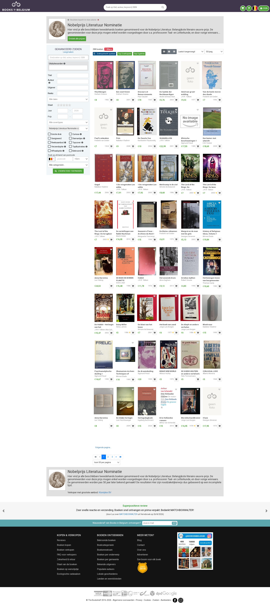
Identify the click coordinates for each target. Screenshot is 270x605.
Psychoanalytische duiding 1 (103, 372)
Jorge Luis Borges (166, 327)
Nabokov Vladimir (123, 141)
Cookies (147, 600)
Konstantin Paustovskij (147, 141)
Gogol (97, 185)
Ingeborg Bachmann (146, 420)
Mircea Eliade (208, 236)
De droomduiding (145, 371)
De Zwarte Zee (144, 138)
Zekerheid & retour (66, 559)
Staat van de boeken (67, 564)
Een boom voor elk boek (149, 559)
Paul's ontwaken (101, 138)
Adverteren (142, 554)
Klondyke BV (105, 492)
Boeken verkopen (65, 549)
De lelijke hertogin (124, 418)
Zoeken (155, 600)
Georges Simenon (188, 236)
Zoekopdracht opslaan (105, 54)
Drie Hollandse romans (166, 419)
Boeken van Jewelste (132, 514)
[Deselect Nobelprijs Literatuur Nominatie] (78, 128)
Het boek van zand (167, 325)
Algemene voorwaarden (123, 600)
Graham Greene (100, 94)
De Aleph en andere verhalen (190, 326)
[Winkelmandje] (243, 8)
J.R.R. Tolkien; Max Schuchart (103, 330)
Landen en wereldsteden (109, 578)
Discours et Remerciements (145, 93)
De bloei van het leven (145, 326)
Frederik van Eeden (210, 97)
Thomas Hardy (208, 283)
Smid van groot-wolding (188, 93)
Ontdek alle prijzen (77, 38)
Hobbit (141, 278)
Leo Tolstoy (98, 280)
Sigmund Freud (187, 143)
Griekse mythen (188, 278)
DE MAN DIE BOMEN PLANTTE (124, 279)
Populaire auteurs (105, 569)
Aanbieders (166, 600)
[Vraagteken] (249, 8)
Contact (141, 545)
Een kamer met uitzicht (209, 139)
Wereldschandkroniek (190, 418)
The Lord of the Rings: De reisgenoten (187, 186)
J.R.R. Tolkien (186, 97)
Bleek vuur (207, 325)
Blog (139, 540)
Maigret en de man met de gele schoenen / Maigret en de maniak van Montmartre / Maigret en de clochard (190, 232)
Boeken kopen (64, 545)
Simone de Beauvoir (167, 187)
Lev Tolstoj (98, 420)
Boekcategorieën (105, 545)
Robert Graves (186, 280)
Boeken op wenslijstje (68, 569)
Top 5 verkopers (124, 54)
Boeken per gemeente (108, 559)
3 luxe (205, 418)
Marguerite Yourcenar (146, 236)
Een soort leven (123, 92)
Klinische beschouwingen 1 (189, 139)
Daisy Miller (121, 325)
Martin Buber (121, 236)
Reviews (61, 540)
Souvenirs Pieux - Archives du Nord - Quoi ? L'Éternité (146, 232)
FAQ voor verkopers (66, 554)
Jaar (50, 111)
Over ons (141, 549)
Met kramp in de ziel (168, 185)
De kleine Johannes (168, 231)
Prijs (50, 116)
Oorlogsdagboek (145, 418)
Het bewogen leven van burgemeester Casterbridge (211, 279)
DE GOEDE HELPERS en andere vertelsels (190, 372)
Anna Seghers (164, 280)
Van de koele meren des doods (212, 93)
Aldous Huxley (165, 374)
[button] (3, 511)
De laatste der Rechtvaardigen (166, 93)
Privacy (139, 600)
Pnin (118, 138)
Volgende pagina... (103, 447)
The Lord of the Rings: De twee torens (209, 186)
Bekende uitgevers (106, 564)
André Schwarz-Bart (167, 97)
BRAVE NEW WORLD (167, 371)
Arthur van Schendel (167, 423)
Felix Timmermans (188, 376)
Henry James (121, 327)
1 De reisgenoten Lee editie (125, 186)
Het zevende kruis (167, 278)
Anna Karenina (101, 278)
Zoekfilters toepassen (70, 171)
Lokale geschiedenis (107, 574)
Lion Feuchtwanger (123, 420)
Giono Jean (120, 283)
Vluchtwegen (100, 92)
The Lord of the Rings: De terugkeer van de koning (103, 232)
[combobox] (68, 99)
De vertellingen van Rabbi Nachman (124, 232)
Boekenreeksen (104, 549)
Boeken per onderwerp (108, 554)
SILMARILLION (165, 138)
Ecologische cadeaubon (68, 574)
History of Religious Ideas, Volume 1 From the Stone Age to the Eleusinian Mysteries (211, 232)
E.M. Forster (207, 143)
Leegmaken (68, 52)
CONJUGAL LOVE (210, 371)
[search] (163, 7)
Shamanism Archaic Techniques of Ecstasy (125, 372)
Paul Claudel (143, 97)
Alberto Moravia (209, 374)
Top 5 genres (139, 54)
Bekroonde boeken (106, 540)
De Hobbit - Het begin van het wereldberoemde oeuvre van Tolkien (103, 326)
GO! (174, 523)
